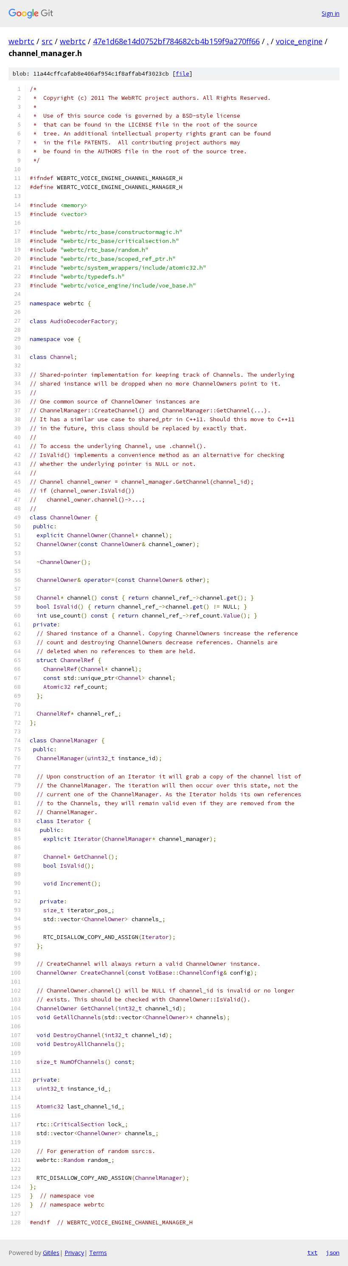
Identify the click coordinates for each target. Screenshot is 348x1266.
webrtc (21, 41)
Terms (98, 1253)
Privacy (74, 1253)
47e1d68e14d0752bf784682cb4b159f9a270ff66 (176, 41)
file (182, 73)
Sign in (331, 13)
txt (312, 1252)
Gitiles (51, 1253)
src (47, 41)
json (333, 1252)
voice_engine (299, 41)
